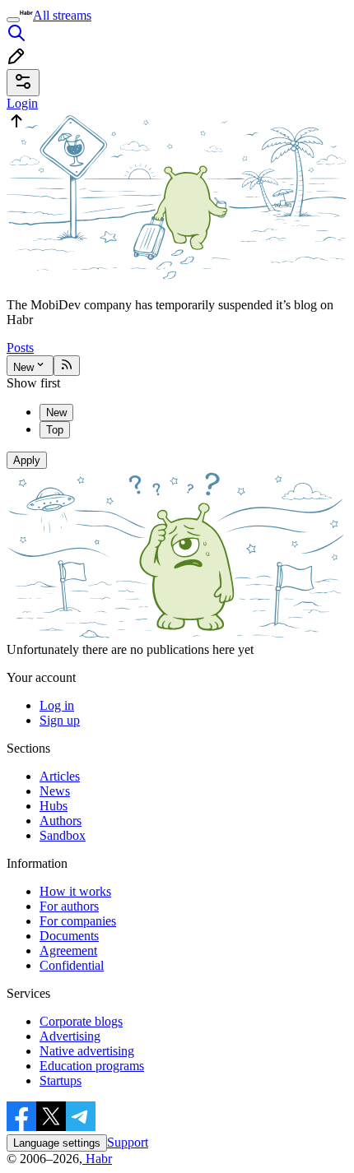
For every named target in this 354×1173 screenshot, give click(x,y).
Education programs (92, 1066)
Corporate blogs (81, 1021)
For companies (78, 921)
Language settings (56, 1143)
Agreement (68, 950)
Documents (69, 936)
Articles (60, 776)
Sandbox (63, 835)
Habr (97, 1159)
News (55, 791)
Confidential (72, 965)
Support (127, 1142)
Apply (26, 460)
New (23, 367)
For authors (69, 906)
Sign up (60, 720)
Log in (57, 705)
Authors (61, 821)
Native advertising (87, 1051)
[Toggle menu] (13, 19)
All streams (62, 15)
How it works (75, 891)
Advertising (70, 1036)
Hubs (54, 806)
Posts (20, 348)
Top (54, 430)
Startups (61, 1080)
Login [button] (22, 103)
